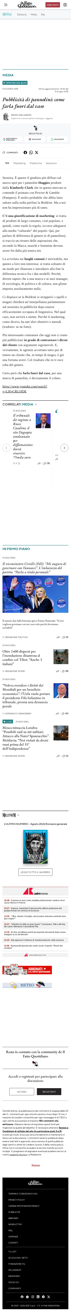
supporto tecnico (18, 1154)
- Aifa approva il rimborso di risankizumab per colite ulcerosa (34, 940)
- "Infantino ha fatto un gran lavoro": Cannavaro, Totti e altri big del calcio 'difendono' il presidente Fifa (34, 925)
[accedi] (65, 5)
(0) (67, 637)
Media (8, 75)
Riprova (36, 1164)
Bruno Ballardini (21, 115)
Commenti (12, 152)
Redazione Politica (15, 637)
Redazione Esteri (13, 671)
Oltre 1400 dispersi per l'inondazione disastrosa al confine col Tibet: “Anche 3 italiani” (22, 657)
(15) (48, 463)
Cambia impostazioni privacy (24, 1206)
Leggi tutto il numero (35, 872)
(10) (66, 713)
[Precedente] (6, 448)
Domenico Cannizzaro (16, 713)
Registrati (49, 1091)
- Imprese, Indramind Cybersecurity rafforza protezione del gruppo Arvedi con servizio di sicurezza (33, 909)
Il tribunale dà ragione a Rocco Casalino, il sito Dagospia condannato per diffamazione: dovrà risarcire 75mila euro (23, 436)
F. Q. (16, 463)
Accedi (22, 1091)
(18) (66, 671)
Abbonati (53, 4)
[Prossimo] (64, 448)
